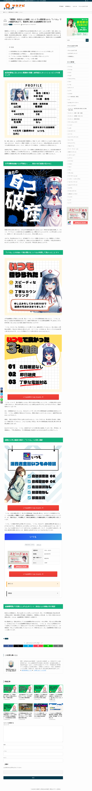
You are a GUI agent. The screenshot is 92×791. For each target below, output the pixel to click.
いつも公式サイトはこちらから (32, 397)
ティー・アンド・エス (73, 149)
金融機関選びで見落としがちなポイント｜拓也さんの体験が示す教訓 (28, 61)
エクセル (70, 93)
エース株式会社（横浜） (73, 96)
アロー (69, 81)
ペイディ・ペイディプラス (74, 178)
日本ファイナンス (72, 151)
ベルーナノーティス (72, 181)
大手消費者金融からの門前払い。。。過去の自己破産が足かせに (27, 53)
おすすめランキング (72, 53)
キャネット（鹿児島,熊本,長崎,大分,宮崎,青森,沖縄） (77, 109)
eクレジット (71, 87)
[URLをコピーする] (58, 646)
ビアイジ (70, 158)
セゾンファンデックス (73, 136)
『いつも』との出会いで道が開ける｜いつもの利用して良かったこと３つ (30, 56)
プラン (69, 169)
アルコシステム (71, 78)
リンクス (70, 196)
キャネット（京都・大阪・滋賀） (75, 113)
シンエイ (70, 125)
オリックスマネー (72, 105)
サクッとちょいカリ (72, 122)
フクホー (70, 164)
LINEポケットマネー (72, 193)
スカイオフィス (71, 131)
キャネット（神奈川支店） (74, 119)
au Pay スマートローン (73, 102)
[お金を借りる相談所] (14, 6)
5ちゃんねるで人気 (72, 50)
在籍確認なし (71, 56)
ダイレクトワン (71, 143)
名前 (4, 744)
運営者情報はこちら (27, 670)
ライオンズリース (72, 190)
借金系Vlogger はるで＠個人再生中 (11, 670)
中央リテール (71, 146)
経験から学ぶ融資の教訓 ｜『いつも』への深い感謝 (24, 58)
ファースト (70, 160)
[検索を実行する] (87, 40)
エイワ (69, 90)
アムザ (69, 75)
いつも (11, 24)
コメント (6, 724)
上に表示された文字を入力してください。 (13, 767)
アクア (69, 72)
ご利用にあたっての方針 (39, 670)
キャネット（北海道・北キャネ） (75, 116)
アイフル (70, 69)
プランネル (70, 173)
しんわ (69, 128)
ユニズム (70, 187)
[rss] (86, 1)
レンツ (69, 202)
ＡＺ (69, 99)
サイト (4, 757)
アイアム (70, 66)
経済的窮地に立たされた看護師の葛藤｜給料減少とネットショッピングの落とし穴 (32, 51)
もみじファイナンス (72, 184)
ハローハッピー (71, 155)
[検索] (88, 1)
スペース (70, 134)
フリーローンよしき (72, 175)
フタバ (69, 166)
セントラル (70, 140)
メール (4, 751)
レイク (69, 199)
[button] (8, 646)
